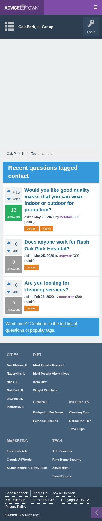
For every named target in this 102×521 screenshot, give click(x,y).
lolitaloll (66, 217)
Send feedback (16, 493)
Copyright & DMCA (75, 500)
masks (46, 228)
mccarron (66, 297)
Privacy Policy (15, 507)
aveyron (65, 256)
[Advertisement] (51, 92)
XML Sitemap (15, 500)
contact (31, 228)
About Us (40, 493)
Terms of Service (43, 500)
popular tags (42, 330)
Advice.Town (31, 515)
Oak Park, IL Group (36, 27)
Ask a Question (64, 493)
